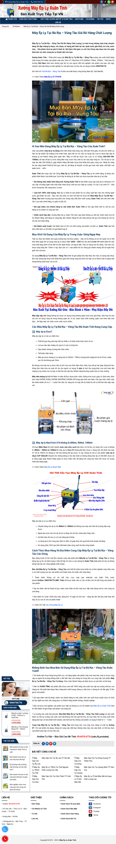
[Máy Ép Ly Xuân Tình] (40, 11)
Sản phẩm (79, 19)
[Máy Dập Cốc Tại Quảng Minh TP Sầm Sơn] (78, 770)
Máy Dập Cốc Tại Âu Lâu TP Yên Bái (56, 758)
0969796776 (16, 702)
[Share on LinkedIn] (54, 743)
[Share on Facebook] (43, 743)
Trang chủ (12, 19)
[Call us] (109, 2)
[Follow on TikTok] (105, 2)
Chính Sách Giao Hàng (70, 814)
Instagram (97, 808)
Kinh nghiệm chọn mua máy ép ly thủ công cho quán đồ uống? (18, 787)
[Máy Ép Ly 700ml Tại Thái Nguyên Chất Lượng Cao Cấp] (36, 770)
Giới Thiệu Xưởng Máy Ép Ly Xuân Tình (57, 19)
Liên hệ (58, 22)
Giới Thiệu (36, 804)
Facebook (97, 804)
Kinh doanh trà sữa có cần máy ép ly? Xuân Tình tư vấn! (19, 749)
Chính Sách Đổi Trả (68, 819)
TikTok (95, 815)
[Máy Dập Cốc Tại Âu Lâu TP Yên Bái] (36, 761)
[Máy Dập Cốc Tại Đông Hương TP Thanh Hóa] (78, 761)
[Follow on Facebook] (101, 2)
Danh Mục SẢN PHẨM (28, 19)
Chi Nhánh (90, 19)
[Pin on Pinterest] (50, 743)
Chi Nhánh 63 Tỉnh (39, 809)
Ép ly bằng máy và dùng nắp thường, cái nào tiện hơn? (18, 767)
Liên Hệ (35, 819)
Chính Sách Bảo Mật (69, 809)
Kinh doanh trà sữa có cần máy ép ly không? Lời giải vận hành (19, 777)
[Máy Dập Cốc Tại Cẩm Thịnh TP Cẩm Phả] (36, 779)
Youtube (96, 811)
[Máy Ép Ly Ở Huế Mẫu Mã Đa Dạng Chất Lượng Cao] (78, 779)
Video (108, 19)
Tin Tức (100, 19)
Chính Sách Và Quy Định (70, 804)
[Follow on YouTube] (112, 2)
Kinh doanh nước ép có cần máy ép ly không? (18, 758)
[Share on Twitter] (47, 743)
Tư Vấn (34, 814)
